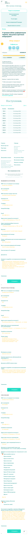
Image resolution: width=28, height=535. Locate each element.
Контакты (3, 150)
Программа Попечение (6, 160)
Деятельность (17, 146)
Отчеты (15, 153)
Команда (16, 149)
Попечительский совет (19, 150)
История (16, 147)
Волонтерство (4, 145)
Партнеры (3, 148)
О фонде (16, 143)
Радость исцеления (14, 10)
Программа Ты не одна (6, 164)
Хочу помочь (17, 164)
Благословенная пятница (14, 14)
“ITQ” (21, 177)
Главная (3, 143)
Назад (4, 29)
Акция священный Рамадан (14, 22)
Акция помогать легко (14, 25)
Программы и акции (6, 157)
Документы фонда (18, 151)
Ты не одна (14, 19)
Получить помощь (18, 162)
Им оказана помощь (19, 160)
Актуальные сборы (19, 157)
